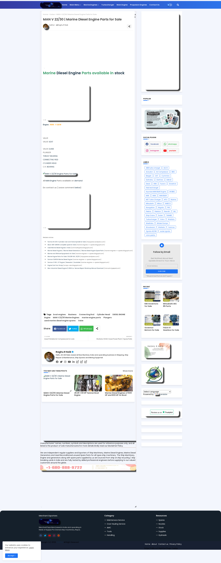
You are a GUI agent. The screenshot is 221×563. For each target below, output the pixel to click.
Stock (161, 527)
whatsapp (172, 144)
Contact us (163, 544)
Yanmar (171, 227)
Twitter (74, 329)
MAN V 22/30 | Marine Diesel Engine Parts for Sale (56, 394)
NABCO (168, 203)
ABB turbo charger (153, 168)
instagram (154, 151)
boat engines (59, 314)
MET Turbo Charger (153, 199)
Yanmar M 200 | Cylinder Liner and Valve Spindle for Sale (67, 242)
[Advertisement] (92, 50)
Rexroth (167, 211)
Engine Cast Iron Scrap (55, 265)
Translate (163, 394)
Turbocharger (107, 5)
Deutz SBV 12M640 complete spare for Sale (62, 245)
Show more (128, 371)
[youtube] (69, 362)
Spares (162, 520)
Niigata (161, 207)
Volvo (162, 219)
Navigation (150, 207)
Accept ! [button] (11, 555)
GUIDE (51, 149)
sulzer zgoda (165, 231)
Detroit (169, 180)
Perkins (148, 211)
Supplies (162, 531)
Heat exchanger (152, 188)
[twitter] (61, 362)
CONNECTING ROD (50, 160)
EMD (155, 184)
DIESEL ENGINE (119, 314)
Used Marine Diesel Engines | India (59, 248)
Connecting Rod (86, 314)
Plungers (107, 317)
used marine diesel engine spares (60, 320)
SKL (174, 211)
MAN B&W (163, 195)
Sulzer (160, 215)
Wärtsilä (161, 227)
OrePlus (59, 542)
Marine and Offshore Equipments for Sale (61, 254)
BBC (173, 172)
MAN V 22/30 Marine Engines (66, 317)
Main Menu (74, 5)
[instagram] (65, 362)
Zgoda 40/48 (151, 231)
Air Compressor (162, 172)
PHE (168, 207)
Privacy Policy (176, 544)
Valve (52, 14)
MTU (165, 199)
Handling (111, 535)
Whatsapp (87, 329)
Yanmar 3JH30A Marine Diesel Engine (60, 259)
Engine (46, 125)
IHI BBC (172, 192)
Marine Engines (90, 5)
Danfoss (160, 180)
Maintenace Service (116, 520)
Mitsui (159, 203)
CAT (156, 176)
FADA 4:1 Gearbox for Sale (171, 328)
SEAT (51, 142)
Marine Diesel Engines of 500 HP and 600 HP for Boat (118, 394)
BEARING (50, 167)
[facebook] (57, 362)
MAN (154, 195)
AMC (109, 527)
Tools (109, 531)
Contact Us (154, 5)
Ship (84, 546)
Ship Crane (150, 215)
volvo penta (150, 235)
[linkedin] (73, 362)
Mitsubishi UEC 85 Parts (170, 305)
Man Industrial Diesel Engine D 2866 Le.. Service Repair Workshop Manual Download (75, 268)
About (154, 544)
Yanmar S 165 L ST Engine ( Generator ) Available (64, 262)
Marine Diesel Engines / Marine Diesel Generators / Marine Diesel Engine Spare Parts (76, 251)
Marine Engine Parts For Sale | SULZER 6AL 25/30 (64, 256)
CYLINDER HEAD (49, 163)
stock (119, 73)
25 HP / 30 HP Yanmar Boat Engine (86, 394)
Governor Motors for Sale (152, 328)
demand (78, 180)
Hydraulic (163, 535)
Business (72, 314)
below (77, 187)
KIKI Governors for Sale (151, 305)
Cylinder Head (103, 314)
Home (64, 5)
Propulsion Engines (138, 5)
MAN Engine (51, 180)
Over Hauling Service (116, 524)
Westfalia (149, 223)
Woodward (150, 227)
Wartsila (171, 219)
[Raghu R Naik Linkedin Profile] (154, 381)
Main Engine (122, 5)
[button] (177, 4)
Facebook (61, 329)
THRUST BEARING (50, 156)
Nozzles (162, 524)
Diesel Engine (69, 73)
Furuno (162, 184)
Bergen (148, 176)
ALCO (166, 168)
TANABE (169, 215)
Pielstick (158, 211)
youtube (172, 151)
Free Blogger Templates (57, 546)
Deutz (148, 184)
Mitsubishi (150, 203)
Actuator (149, 172)
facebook (155, 144)
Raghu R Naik (63, 351)
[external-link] (77, 362)
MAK (147, 195)
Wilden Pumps (162, 223)
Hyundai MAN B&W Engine (156, 192)
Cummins (165, 176)
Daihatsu (149, 180)
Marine (173, 199)
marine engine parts (91, 317)
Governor (172, 184)
